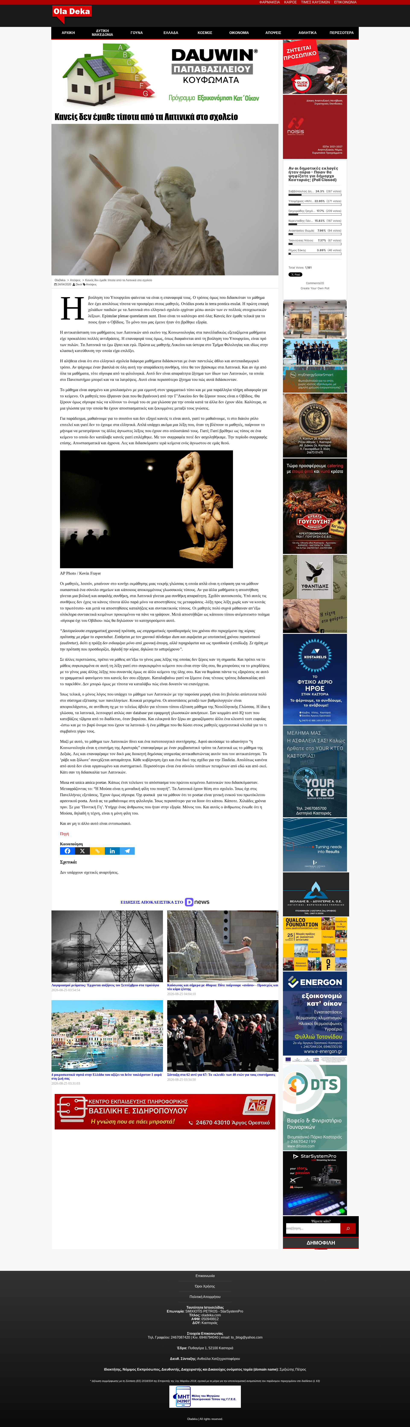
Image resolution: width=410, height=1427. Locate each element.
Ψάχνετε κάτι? (321, 1221)
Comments (315, 283)
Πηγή (64, 833)
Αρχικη (68, 33)
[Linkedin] (112, 851)
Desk (79, 284)
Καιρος (290, 2)
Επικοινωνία (205, 1276)
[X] (82, 851)
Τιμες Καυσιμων (315, 2)
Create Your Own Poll (315, 288)
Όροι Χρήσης (205, 1286)
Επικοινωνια (345, 2)
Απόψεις (91, 284)
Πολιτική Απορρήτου (205, 1297)
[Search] (348, 1228)
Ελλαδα (171, 33)
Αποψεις (273, 33)
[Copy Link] (97, 851)
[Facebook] (67, 851)
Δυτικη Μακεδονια (102, 33)
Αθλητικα (308, 33)
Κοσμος (205, 33)
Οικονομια (239, 33)
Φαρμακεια (269, 2)
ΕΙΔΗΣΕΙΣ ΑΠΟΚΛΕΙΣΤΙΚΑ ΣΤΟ (152, 902)
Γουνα (137, 33)
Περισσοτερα (342, 33)
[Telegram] (127, 851)
